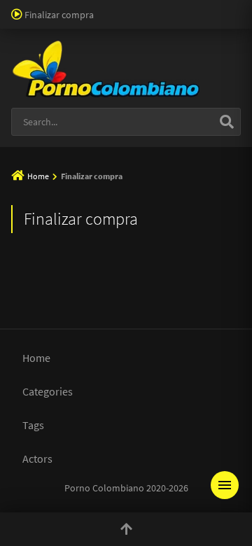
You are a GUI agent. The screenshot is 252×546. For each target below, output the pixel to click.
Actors (37, 458)
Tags (33, 425)
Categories (47, 391)
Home (38, 176)
